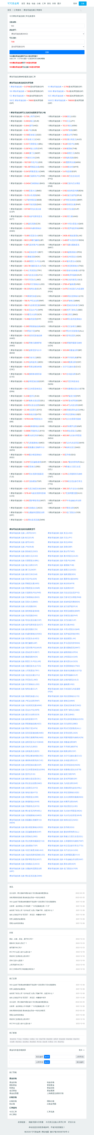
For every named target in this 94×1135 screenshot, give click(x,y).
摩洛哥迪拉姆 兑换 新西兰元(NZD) (62, 570)
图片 (59, 3)
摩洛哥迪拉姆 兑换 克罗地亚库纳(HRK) (64, 634)
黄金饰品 (19, 1042)
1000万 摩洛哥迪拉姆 (56, 100)
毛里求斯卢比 (33, 245)
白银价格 (13, 1101)
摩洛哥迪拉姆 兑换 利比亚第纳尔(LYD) (64, 696)
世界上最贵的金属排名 (17, 919)
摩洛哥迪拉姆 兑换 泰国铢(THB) (61, 565)
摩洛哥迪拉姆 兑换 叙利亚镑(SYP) (23, 719)
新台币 (69, 135)
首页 (23, 3)
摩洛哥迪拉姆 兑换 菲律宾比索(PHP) (63, 615)
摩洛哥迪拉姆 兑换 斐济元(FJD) (22, 774)
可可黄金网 (13, 3)
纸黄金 (12, 1088)
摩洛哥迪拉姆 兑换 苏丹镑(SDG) (61, 827)
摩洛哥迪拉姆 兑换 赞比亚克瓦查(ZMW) (25, 876)
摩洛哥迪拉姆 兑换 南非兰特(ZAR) (23, 574)
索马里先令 (71, 261)
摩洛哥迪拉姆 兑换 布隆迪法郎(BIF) (62, 742)
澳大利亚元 (71, 139)
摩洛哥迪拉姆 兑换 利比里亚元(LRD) (63, 806)
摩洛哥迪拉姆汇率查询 (33, 10)
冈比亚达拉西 (33, 405)
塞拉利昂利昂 (74, 462)
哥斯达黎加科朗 (35, 367)
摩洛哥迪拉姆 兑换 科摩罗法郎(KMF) (63, 801)
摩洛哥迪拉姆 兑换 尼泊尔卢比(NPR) (24, 710)
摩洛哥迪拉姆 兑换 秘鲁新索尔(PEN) (63, 652)
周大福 (39, 1042)
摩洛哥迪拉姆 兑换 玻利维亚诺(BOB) (24, 611)
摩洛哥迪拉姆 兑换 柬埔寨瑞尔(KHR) (24, 801)
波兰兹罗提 (72, 195)
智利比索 (33, 289)
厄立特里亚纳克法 (34, 388)
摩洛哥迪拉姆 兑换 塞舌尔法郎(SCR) (24, 714)
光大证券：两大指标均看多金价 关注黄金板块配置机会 (28, 893)
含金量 (12, 1042)
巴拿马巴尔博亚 (73, 183)
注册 (82, 3)
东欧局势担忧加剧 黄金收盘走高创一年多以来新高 (27, 897)
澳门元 (32, 153)
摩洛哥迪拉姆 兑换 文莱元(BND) (61, 714)
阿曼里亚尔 (34, 171)
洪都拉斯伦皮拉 (72, 410)
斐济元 (32, 396)
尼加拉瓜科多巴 (72, 305)
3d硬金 (32, 1039)
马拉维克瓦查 (34, 305)
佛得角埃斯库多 (35, 374)
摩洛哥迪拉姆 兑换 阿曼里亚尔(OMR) (24, 588)
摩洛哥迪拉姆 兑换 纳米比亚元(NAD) (63, 820)
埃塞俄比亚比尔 (73, 388)
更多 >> (82, 1050)
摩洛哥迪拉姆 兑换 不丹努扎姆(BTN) (63, 746)
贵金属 (45, 1042)
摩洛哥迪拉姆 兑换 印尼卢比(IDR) (23, 579)
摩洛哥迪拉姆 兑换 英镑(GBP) (60, 547)
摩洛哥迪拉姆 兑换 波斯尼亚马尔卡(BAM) (26, 742)
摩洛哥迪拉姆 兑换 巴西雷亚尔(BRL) (24, 560)
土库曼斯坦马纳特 (75, 474)
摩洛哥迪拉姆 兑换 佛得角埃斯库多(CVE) (26, 760)
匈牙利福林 (72, 275)
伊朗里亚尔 (38, 419)
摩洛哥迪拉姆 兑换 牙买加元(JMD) (23, 680)
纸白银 (12, 1104)
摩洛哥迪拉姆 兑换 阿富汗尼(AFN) (23, 728)
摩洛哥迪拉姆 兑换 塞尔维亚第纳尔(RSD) (26, 827)
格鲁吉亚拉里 (34, 400)
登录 (75, 3)
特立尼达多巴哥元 (75, 481)
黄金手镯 (42, 1039)
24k (55, 1042)
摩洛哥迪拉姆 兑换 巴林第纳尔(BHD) (24, 597)
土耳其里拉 (32, 270)
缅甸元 (71, 301)
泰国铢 (69, 148)
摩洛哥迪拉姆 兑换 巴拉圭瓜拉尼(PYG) (64, 592)
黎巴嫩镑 (35, 240)
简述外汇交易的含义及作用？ (19, 956)
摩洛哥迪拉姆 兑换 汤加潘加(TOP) (23, 845)
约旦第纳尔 (34, 284)
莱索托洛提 (32, 296)
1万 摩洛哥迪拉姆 (16, 96)
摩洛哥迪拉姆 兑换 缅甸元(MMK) (61, 701)
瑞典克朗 (69, 158)
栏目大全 (72, 1122)
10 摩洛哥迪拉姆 (54, 86)
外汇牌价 (13, 1114)
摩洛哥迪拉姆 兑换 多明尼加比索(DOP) (25, 765)
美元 (69, 116)
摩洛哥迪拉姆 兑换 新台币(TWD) (61, 551)
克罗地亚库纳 (73, 228)
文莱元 (70, 314)
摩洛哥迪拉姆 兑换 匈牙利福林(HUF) (63, 675)
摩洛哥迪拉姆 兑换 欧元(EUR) (21, 537)
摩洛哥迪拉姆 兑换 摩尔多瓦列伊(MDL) (25, 811)
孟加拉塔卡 (33, 252)
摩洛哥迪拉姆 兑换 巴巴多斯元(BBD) (63, 724)
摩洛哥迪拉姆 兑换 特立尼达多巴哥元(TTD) (65, 845)
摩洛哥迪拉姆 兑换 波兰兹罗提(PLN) (63, 606)
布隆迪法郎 (73, 350)
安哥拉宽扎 (71, 335)
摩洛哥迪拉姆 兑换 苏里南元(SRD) (23, 836)
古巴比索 (70, 209)
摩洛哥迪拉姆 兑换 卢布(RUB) (21, 547)
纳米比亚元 (70, 447)
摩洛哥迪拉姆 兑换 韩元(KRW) (60, 542)
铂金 (33, 3)
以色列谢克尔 (72, 279)
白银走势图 (51, 1104)
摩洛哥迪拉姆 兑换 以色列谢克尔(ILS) (63, 680)
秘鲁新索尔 (72, 252)
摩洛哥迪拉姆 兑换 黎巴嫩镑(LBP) (23, 643)
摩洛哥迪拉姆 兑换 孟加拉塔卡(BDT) (24, 652)
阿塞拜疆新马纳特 (74, 343)
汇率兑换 (50, 1111)
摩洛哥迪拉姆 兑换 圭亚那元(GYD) (23, 788)
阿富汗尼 (31, 331)
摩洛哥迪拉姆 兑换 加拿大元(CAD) (23, 556)
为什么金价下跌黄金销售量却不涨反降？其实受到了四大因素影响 (32, 902)
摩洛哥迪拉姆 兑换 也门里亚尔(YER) (63, 868)
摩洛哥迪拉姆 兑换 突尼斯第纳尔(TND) (64, 666)
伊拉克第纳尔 (70, 414)
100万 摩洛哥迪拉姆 (17, 100)
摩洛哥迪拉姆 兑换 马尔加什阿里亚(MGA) (65, 811)
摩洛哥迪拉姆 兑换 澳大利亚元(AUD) (63, 556)
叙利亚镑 (32, 319)
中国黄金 (26, 1039)
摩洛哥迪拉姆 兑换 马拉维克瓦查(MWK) (25, 705)
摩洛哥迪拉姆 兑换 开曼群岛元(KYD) (24, 806)
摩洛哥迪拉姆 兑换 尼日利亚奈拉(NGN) (64, 765)
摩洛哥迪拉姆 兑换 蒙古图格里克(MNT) (64, 647)
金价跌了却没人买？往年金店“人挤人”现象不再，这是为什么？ (31, 910)
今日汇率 (13, 1111)
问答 (54, 3)
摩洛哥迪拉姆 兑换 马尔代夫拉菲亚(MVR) (65, 815)
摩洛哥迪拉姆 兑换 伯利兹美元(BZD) (24, 751)
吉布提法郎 (71, 374)
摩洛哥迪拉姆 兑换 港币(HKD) (21, 542)
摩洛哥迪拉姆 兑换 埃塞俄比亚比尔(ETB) (64, 769)
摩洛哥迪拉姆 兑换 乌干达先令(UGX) (63, 850)
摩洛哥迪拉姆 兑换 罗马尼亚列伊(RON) (64, 643)
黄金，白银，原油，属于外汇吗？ (21, 939)
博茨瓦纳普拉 (71, 200)
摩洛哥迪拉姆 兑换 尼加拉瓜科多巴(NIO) (64, 705)
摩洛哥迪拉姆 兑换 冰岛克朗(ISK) (23, 606)
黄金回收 (50, 1088)
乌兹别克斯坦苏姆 (38, 493)
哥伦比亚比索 (35, 209)
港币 (31, 125)
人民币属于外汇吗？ (16, 965)
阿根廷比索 (34, 167)
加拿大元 (31, 139)
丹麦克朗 (32, 204)
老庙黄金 (26, 1042)
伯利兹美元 (33, 362)
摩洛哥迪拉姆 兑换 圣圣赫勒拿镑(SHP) (25, 832)
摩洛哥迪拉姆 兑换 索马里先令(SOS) (63, 661)
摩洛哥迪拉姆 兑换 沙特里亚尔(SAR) (63, 657)
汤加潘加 (32, 481)
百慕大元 (32, 191)
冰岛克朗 (32, 195)
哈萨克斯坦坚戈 (35, 216)
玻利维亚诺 (32, 200)
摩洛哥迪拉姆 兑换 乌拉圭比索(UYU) (24, 675)
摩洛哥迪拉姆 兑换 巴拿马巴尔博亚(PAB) (64, 597)
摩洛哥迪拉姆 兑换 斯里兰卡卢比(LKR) (25, 661)
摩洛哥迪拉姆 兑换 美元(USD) (60, 533)
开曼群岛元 (35, 431)
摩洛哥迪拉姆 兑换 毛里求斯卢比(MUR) (25, 647)
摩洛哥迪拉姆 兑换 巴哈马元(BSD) (23, 746)
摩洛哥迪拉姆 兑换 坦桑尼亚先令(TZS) (25, 666)
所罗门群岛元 (71, 310)
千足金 (19, 1039)
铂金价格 (50, 1082)
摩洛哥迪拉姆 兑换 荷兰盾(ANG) (61, 625)
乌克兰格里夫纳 (34, 488)
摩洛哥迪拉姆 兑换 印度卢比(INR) (61, 560)
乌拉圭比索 (32, 275)
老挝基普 (73, 235)
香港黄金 (50, 1085)
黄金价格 (13, 1082)
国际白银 (50, 1101)
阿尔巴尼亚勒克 (72, 331)
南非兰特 (31, 158)
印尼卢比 (34, 162)
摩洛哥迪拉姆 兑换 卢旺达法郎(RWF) (24, 701)
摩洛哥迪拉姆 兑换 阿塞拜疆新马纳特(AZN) (65, 737)
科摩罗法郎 (72, 426)
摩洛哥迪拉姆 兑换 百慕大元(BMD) (23, 602)
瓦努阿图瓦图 (71, 493)
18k (37, 1039)
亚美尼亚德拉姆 (35, 335)
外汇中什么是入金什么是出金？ (20, 952)
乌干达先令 (73, 488)
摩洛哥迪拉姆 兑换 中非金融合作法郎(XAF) (65, 859)
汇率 (44, 3)
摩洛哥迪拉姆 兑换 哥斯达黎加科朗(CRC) (26, 756)
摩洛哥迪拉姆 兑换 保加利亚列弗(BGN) (64, 602)
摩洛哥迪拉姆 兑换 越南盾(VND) (61, 684)
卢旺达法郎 (34, 301)
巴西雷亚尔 (33, 144)
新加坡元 (32, 135)
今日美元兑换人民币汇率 (56, 1122)
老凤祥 (56, 1039)
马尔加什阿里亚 (75, 435)
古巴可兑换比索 (69, 367)
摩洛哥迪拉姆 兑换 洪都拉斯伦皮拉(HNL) (65, 788)
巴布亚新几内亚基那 (76, 289)
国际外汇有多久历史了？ (18, 943)
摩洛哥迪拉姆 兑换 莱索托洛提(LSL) (24, 696)
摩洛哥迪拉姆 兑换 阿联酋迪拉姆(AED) (25, 724)
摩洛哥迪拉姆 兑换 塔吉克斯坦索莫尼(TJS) (26, 841)
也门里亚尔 (71, 512)
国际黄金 (13, 1085)
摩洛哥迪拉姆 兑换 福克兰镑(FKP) (62, 774)
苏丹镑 (67, 454)
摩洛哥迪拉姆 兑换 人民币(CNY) (22, 533)
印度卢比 (71, 144)
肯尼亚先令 (33, 235)
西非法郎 (70, 508)
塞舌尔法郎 (32, 314)
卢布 (30, 130)
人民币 (32, 116)
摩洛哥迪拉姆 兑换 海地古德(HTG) (23, 792)
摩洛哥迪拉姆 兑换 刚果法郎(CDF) (62, 751)
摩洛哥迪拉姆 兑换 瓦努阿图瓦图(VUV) (64, 855)
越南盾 (72, 284)
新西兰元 (71, 153)
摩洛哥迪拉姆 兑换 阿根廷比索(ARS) (24, 583)
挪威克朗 (31, 257)
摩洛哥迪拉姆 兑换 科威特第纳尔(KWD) (25, 634)
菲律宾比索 (71, 204)
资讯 (49, 3)
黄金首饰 (13, 1039)
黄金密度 (49, 1039)
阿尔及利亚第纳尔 (74, 319)
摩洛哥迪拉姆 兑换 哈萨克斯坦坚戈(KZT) (26, 625)
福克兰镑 (72, 396)
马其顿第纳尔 (33, 443)
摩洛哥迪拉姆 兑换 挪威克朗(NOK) (23, 657)
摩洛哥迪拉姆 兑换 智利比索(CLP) (23, 689)
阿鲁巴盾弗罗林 (35, 343)
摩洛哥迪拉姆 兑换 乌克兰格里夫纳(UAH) (26, 850)
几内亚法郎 (73, 405)
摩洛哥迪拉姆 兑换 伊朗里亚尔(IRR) (24, 797)
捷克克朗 (31, 224)
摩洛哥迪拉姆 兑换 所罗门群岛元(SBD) (64, 710)
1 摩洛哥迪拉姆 (15, 86)
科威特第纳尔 (35, 228)
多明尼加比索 (33, 381)
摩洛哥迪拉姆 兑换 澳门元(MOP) (22, 570)
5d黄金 (50, 1042)
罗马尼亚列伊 (73, 240)
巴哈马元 (32, 357)
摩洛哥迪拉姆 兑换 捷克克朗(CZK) (23, 629)
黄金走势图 (14, 1093)
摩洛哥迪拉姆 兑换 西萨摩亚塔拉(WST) (25, 859)
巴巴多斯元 (71, 326)
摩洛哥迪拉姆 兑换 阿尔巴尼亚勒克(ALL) (64, 728)
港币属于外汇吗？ (15, 947)
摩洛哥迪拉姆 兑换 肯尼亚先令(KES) (24, 638)
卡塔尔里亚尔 (72, 224)
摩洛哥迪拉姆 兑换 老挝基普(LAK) (62, 638)
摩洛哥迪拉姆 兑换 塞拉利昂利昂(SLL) (63, 832)
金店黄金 (13, 1090)
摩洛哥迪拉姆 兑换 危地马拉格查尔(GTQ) (65, 670)
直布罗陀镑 (73, 400)
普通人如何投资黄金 (16, 923)
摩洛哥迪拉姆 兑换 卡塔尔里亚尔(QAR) (64, 629)
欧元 (32, 121)
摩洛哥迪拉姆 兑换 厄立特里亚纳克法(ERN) (27, 769)
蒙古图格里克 (73, 245)
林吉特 (70, 167)
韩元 (70, 125)
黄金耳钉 (76, 1039)
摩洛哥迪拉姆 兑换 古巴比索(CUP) (62, 620)
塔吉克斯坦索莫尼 (36, 474)
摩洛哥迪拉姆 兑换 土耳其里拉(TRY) (24, 670)
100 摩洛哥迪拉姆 (16, 91)
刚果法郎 (72, 362)
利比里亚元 (71, 431)
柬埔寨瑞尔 (34, 426)
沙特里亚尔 (72, 257)
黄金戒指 (62, 1039)
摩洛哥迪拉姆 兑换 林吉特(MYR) (61, 583)
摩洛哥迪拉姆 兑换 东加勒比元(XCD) (24, 864)
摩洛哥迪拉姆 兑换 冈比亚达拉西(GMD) (25, 783)
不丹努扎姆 (71, 357)
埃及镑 (69, 171)
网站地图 (45, 1132)
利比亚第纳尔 (73, 296)
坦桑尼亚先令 (35, 266)
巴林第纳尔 (35, 183)
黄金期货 (33, 1042)
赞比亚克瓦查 (33, 520)
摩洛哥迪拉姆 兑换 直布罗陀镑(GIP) (62, 779)
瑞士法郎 (33, 148)
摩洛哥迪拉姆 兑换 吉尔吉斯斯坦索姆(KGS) (65, 797)
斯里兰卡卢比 (34, 261)
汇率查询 (17, 10)
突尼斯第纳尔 (72, 266)
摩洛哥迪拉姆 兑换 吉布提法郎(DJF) (63, 760)
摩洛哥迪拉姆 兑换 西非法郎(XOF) (62, 864)
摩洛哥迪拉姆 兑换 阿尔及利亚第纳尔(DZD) (66, 719)
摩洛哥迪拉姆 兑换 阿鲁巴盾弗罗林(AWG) (26, 737)
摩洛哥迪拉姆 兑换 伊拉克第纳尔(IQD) (63, 792)
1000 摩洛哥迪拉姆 (56, 91)
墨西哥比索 (70, 162)
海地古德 (32, 414)
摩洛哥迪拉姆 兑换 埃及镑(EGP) (61, 588)
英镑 (70, 130)
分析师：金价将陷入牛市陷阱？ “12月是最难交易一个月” (29, 906)
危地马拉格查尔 (72, 270)
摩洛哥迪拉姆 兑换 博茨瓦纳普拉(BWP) (64, 611)
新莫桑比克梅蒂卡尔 (36, 447)
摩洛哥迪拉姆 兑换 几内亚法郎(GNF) (63, 783)
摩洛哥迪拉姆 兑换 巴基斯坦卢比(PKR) (25, 592)
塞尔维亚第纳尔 (35, 454)
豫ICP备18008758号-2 (59, 1132)
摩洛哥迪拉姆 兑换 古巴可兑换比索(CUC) (65, 756)
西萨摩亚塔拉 (34, 500)
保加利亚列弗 (72, 191)
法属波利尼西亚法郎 (36, 512)
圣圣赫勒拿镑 (35, 462)
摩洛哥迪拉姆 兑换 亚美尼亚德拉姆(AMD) (26, 733)
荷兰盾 (70, 216)
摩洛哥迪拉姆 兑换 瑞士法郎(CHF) (23, 565)
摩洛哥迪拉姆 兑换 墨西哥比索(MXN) (63, 579)
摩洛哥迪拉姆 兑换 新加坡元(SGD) (23, 551)
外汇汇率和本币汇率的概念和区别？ (22, 969)
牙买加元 (32, 279)
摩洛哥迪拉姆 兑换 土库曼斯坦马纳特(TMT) (66, 841)
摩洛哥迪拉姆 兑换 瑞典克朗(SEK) (62, 574)
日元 (68, 121)
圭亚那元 (33, 410)
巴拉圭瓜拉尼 (74, 176)
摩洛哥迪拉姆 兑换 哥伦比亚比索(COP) (25, 620)
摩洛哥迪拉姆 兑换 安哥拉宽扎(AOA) (63, 733)
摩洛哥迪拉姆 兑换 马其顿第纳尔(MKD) (25, 815)
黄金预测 (50, 1090)
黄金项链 (69, 1039)
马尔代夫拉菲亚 (72, 443)
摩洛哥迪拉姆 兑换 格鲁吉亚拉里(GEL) (25, 779)
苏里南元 (31, 466)
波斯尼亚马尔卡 (35, 350)
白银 (39, 3)
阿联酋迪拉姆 (34, 326)
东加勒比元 (32, 508)
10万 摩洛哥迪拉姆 (55, 96)
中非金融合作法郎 (74, 500)
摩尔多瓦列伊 (33, 435)
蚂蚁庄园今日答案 (36, 1122)
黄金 (28, 3)
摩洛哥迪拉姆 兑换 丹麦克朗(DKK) (23, 615)
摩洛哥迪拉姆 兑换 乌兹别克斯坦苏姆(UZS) (27, 855)
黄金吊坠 (61, 1042)
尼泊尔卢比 (33, 310)
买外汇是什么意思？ (16, 960)
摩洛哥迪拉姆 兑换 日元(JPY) (60, 537)
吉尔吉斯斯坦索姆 (73, 419)
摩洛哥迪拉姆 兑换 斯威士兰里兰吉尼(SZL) (65, 836)
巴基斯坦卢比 (34, 176)
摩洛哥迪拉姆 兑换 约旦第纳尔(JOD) (24, 684)
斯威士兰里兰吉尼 (73, 466)
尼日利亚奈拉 (73, 381)
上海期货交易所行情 (55, 1093)
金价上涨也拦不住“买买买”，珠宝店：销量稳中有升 (27, 915)
